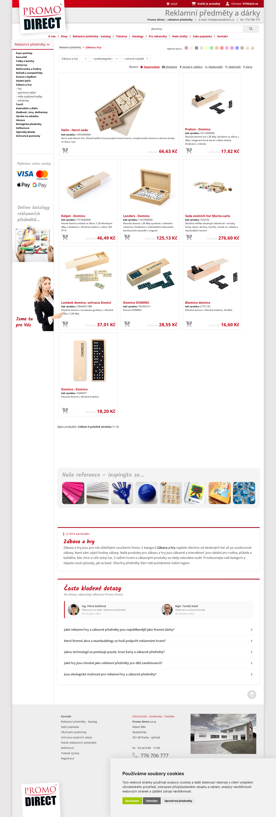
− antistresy (22, 100)
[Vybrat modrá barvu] (237, 48)
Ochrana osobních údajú (76, 737)
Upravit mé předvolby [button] (178, 800)
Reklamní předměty (30, 44)
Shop (64, 36)
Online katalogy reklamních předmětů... (33, 214)
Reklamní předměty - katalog (92, 36)
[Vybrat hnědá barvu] (242, 48)
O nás (52, 36)
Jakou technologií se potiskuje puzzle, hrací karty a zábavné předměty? (114, 652)
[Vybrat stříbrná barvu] (247, 48)
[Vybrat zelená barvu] (212, 48)
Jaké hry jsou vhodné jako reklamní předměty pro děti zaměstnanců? (113, 663)
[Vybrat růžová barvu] (227, 48)
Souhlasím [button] (132, 800)
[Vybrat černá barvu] (196, 48)
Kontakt (222, 36)
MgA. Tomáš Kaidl (186, 606)
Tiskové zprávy (70, 753)
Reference (67, 748)
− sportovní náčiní (26, 92)
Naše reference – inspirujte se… (103, 475)
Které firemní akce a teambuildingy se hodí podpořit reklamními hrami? (115, 641)
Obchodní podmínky (74, 732)
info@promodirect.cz (221, 19)
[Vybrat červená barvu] (222, 48)
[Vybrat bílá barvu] (191, 48)
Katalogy (137, 36)
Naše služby (180, 36)
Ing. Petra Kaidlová (94, 606)
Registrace (67, 758)
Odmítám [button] (152, 800)
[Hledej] (251, 29)
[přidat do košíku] (65, 151)
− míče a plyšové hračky (29, 96)
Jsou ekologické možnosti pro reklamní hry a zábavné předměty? (110, 674)
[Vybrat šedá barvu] (201, 48)
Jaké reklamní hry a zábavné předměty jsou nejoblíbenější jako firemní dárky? (119, 630)
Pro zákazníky (158, 36)
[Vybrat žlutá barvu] (206, 48)
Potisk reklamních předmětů (79, 742)
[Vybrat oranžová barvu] (217, 48)
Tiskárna (121, 36)
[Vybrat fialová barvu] (232, 48)
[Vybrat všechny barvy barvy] (186, 48)
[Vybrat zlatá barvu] (252, 48)
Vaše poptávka (202, 36)
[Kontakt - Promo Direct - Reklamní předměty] (223, 753)
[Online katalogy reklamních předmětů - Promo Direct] (35, 261)
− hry (19, 88)
